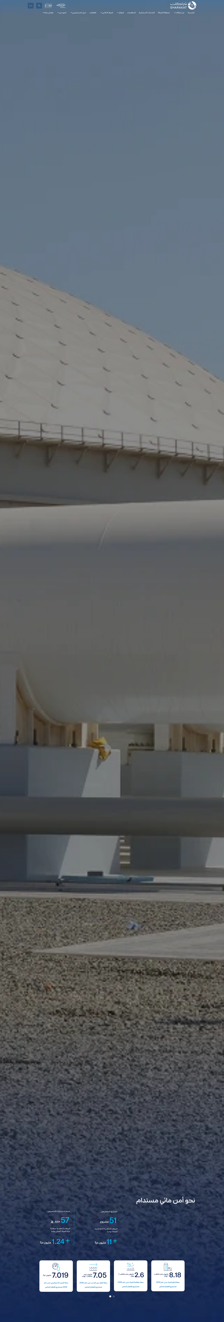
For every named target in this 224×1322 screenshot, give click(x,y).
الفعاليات (92, 12)
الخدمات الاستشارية (147, 12)
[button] (39, 6)
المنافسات (131, 12)
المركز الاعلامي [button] (107, 12)
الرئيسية (191, 12)
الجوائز (121, 12)
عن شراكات (180, 12)
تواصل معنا (48, 12)
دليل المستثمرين (79, 12)
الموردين (62, 12)
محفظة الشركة (164, 12)
